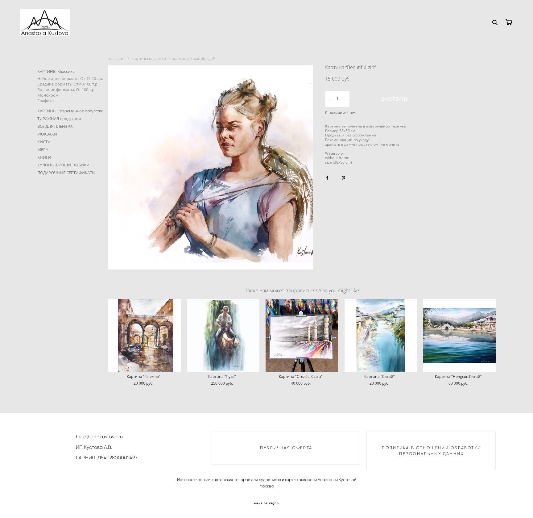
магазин (116, 58)
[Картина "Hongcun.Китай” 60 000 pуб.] (459, 335)
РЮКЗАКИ (47, 134)
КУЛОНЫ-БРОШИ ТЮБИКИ (63, 165)
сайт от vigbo (266, 503)
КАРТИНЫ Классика (56, 71)
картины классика (148, 58)
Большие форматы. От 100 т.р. (66, 89)
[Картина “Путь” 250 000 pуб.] (223, 335)
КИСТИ (44, 141)
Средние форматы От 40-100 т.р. (67, 84)
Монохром (48, 95)
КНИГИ (44, 157)
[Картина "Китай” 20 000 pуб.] (381, 335)
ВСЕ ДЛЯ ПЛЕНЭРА (54, 126)
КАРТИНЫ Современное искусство (70, 111)
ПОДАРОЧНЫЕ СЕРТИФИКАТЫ (66, 172)
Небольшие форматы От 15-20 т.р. (70, 78)
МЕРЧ (42, 149)
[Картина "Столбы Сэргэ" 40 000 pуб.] (302, 335)
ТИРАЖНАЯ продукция (59, 118)
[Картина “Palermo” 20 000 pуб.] (144, 335)
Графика (45, 100)
